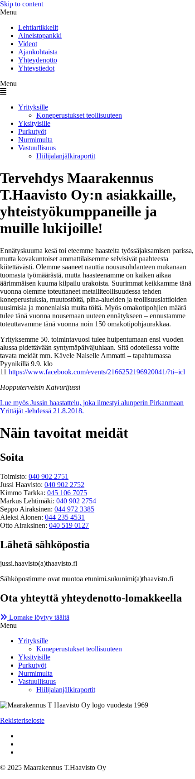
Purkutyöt (32, 131)
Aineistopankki (40, 35)
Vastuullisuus (37, 148)
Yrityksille (33, 107)
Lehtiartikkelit (38, 27)
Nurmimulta (35, 139)
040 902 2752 (64, 484)
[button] (97, 12)
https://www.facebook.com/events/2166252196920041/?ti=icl (97, 372)
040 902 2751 (48, 476)
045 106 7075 (67, 493)
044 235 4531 (65, 517)
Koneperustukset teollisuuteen (79, 115)
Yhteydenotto (37, 60)
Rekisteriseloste (22, 720)
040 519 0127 (69, 525)
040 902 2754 (76, 501)
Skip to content (21, 4)
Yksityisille (34, 123)
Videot (27, 44)
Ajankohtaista (38, 52)
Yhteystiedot (36, 68)
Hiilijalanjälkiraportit (65, 156)
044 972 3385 (74, 509)
